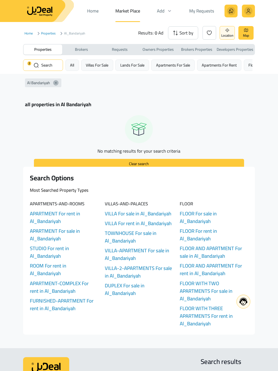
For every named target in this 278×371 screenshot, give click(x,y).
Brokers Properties (196, 49)
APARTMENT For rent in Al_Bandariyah (55, 217)
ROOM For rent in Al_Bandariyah (48, 269)
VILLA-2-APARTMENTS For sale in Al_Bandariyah (138, 272)
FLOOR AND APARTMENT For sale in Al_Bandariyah (211, 252)
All (72, 65)
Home (28, 33)
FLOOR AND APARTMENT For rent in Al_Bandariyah (211, 269)
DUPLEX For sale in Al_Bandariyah (124, 289)
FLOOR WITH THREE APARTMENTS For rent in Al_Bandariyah (206, 316)
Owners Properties (158, 49)
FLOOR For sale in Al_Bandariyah (198, 217)
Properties (48, 33)
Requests (120, 49)
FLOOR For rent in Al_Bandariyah (198, 234)
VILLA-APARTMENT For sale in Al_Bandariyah (137, 254)
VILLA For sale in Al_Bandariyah (138, 213)
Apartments (173, 65)
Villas (97, 65)
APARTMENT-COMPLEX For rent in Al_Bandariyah (59, 287)
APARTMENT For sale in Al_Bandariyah (55, 234)
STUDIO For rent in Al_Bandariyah (49, 252)
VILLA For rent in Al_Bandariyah (138, 223)
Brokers (81, 49)
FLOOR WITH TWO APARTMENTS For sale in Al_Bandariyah (206, 291)
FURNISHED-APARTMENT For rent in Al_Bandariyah (61, 304)
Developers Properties (235, 49)
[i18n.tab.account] (248, 11)
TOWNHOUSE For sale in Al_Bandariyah (130, 237)
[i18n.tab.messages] (231, 11)
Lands (132, 65)
